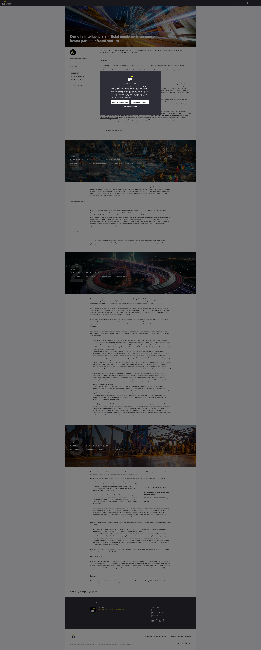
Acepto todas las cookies (139, 102)
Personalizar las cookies (130, 106)
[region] (130, 93)
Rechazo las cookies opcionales (120, 102)
